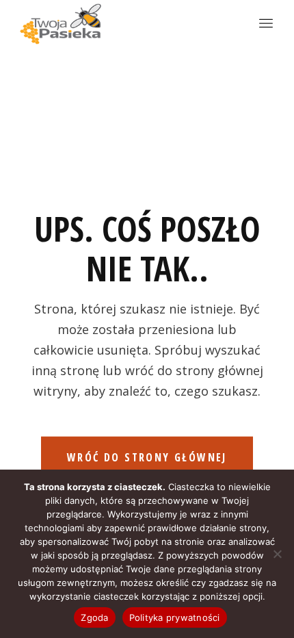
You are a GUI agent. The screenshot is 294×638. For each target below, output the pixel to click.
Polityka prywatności (174, 617)
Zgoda (94, 617)
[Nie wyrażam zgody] (277, 554)
